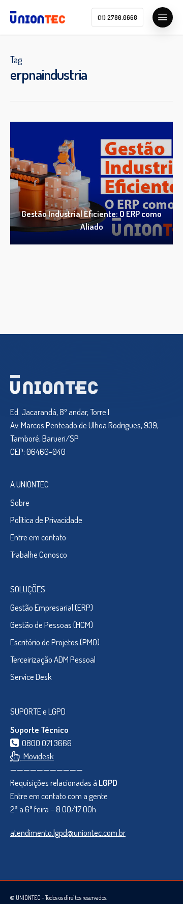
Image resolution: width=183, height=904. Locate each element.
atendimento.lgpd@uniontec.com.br (68, 832)
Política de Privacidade (46, 519)
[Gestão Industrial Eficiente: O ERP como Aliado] (91, 183)
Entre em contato (38, 537)
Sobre (19, 502)
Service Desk (31, 676)
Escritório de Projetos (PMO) (55, 642)
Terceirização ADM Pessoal (53, 659)
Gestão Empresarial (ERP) (51, 607)
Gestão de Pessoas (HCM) (51, 624)
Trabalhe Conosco (38, 554)
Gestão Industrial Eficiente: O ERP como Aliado (91, 220)
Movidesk (37, 756)
